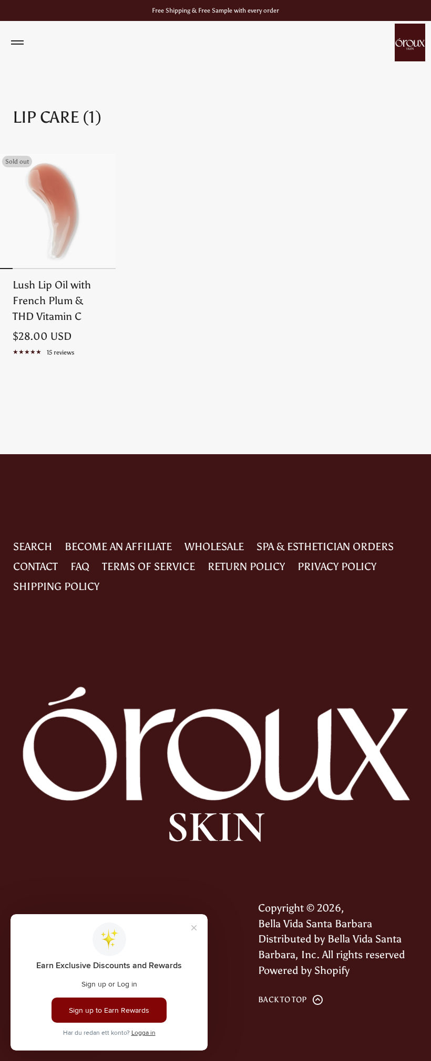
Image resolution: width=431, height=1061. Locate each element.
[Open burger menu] (17, 42)
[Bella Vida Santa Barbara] (410, 42)
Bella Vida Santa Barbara (315, 923)
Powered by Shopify (304, 970)
